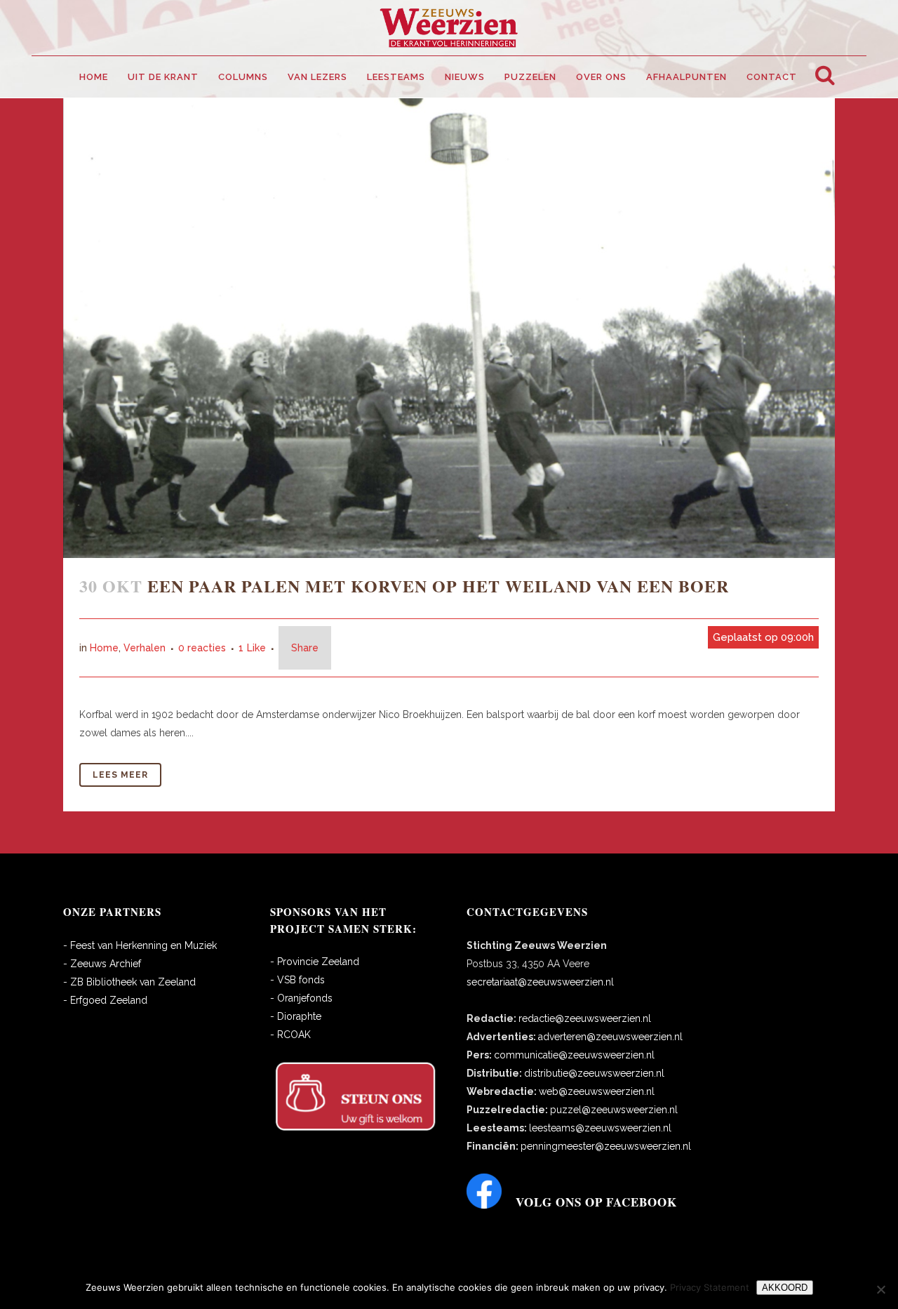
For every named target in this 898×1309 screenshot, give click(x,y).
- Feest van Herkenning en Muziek (140, 945)
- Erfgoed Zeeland (105, 1000)
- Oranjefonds (301, 998)
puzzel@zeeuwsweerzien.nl (614, 1109)
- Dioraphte (295, 1016)
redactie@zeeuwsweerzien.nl (584, 1018)
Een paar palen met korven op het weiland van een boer (438, 585)
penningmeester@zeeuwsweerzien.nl (606, 1146)
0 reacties (202, 647)
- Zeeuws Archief (102, 963)
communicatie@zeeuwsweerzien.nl (574, 1055)
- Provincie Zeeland (314, 961)
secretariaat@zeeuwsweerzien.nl (540, 982)
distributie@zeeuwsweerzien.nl (594, 1073)
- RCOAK (290, 1034)
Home (104, 647)
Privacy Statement (709, 1287)
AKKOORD (784, 1287)
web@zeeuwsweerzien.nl (597, 1091)
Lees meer (120, 775)
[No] (880, 1289)
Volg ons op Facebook (596, 1202)
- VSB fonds (297, 979)
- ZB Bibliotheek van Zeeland (129, 982)
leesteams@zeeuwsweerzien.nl (600, 1128)
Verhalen (144, 647)
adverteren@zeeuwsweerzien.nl (610, 1036)
